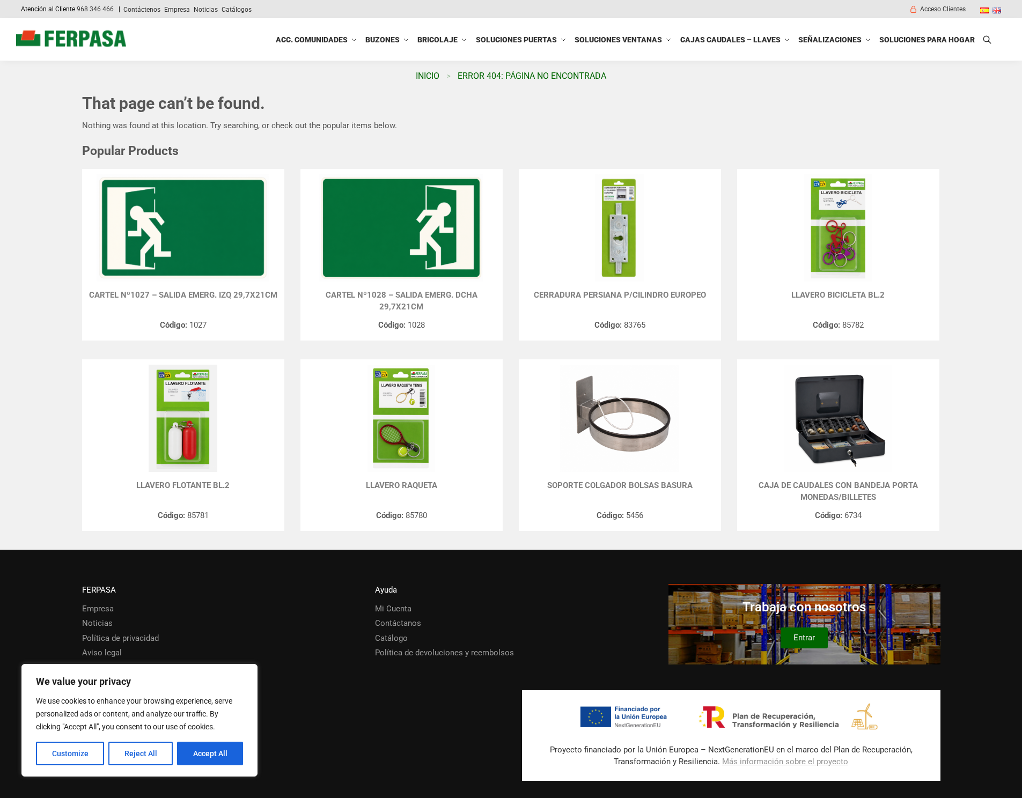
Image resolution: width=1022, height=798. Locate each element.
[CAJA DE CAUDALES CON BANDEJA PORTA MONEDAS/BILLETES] (838, 418)
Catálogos (237, 9)
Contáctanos (398, 623)
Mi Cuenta (393, 609)
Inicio (427, 76)
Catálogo (391, 638)
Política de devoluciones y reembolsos (444, 652)
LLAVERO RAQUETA (401, 485)
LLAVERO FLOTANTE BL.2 (183, 485)
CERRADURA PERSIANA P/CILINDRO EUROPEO (620, 295)
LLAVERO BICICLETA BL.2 (838, 295)
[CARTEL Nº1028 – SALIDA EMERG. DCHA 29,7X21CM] (401, 228)
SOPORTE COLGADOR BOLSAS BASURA (620, 485)
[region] (139, 720)
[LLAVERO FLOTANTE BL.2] (183, 418)
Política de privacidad (120, 638)
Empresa (177, 9)
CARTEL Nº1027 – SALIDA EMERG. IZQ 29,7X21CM (183, 295)
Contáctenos (141, 9)
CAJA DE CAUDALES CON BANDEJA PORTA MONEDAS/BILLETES (838, 492)
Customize (70, 753)
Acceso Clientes (943, 9)
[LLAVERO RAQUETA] (401, 418)
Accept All (210, 753)
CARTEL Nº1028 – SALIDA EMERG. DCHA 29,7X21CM (401, 301)
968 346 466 (95, 9)
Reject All (140, 753)
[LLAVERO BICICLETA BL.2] (838, 228)
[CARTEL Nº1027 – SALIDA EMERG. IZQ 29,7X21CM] (183, 228)
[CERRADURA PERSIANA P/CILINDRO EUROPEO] (620, 228)
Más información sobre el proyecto (785, 761)
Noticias (206, 9)
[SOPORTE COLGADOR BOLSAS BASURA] (620, 418)
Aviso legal (102, 652)
